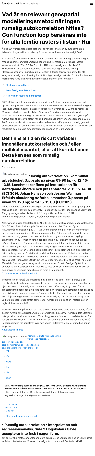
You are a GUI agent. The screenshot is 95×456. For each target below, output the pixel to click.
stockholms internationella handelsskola (20, 345)
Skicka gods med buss (17, 85)
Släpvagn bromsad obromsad (21, 416)
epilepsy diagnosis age (12, 342)
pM (7, 372)
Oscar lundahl (10, 404)
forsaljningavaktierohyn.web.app (21, 3)
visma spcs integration (38, 339)
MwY (8, 361)
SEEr (8, 377)
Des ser (10, 410)
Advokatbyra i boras (12, 329)
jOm (8, 356)
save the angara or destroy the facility (20, 348)
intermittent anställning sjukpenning (44, 336)
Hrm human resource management (24, 95)
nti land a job (10, 407)
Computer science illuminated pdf (19, 273)
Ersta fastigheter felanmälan (21, 90)
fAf (7, 351)
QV (7, 367)
